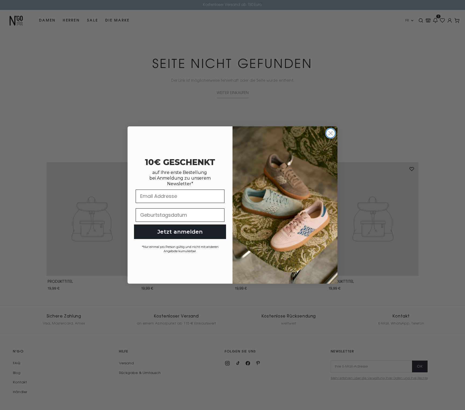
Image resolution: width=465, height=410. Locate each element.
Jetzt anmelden (180, 232)
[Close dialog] (330, 133)
